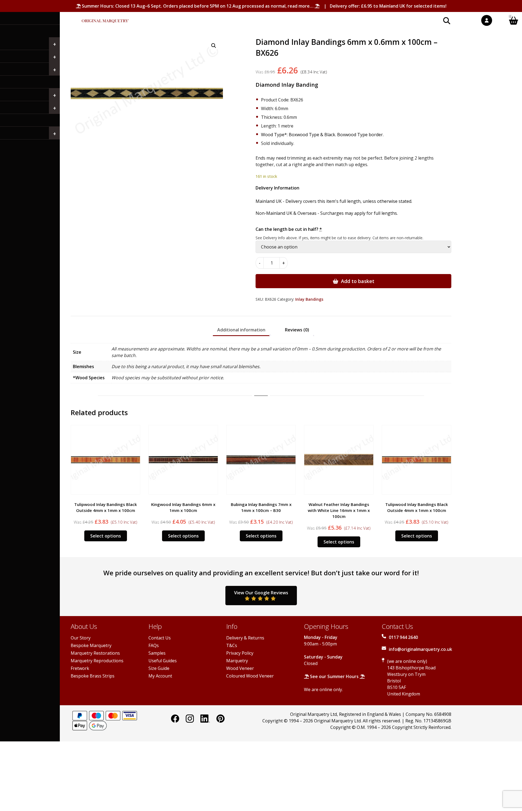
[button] (214, 46)
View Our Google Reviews (261, 593)
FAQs (153, 645)
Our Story (81, 638)
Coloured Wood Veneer (250, 676)
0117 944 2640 (403, 637)
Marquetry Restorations (95, 653)
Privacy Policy (239, 653)
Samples (157, 653)
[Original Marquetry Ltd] (105, 18)
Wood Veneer (240, 668)
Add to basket (357, 281)
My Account (160, 676)
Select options (105, 536)
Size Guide (158, 668)
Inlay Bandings (309, 299)
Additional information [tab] (241, 330)
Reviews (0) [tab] (297, 330)
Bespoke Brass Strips (92, 676)
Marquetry (237, 661)
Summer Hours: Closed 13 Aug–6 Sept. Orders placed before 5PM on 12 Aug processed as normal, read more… (197, 6)
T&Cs (231, 645)
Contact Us (159, 638)
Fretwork (80, 668)
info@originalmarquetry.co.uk (420, 649)
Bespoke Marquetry (91, 645)
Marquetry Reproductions (97, 661)
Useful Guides (162, 661)
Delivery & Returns (245, 638)
